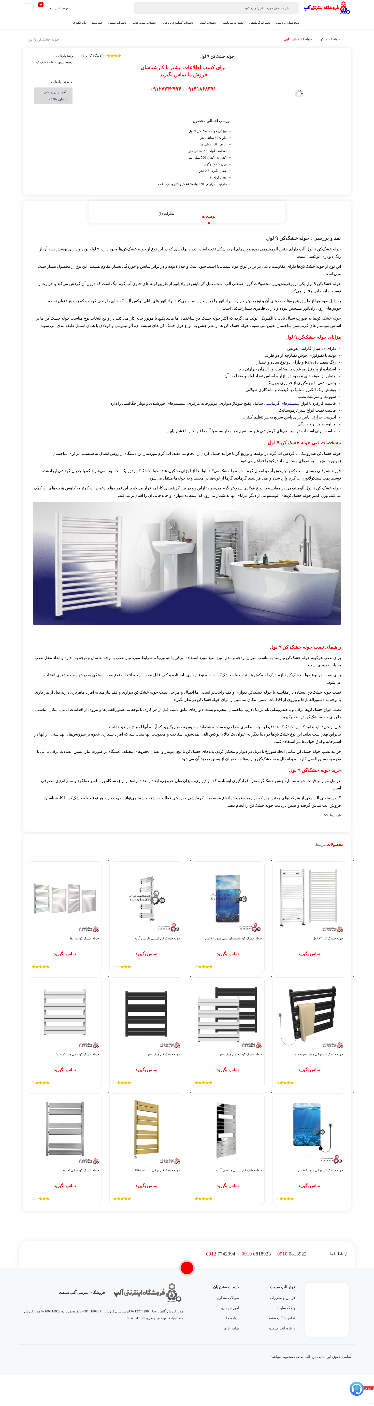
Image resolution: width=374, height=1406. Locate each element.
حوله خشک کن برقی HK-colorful (157, 1170)
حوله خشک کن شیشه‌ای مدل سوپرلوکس (233, 938)
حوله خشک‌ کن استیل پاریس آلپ (157, 938)
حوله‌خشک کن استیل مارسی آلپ (239, 1170)
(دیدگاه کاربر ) (91, 55)
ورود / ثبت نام (59, 8)
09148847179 (135, 1318)
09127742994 (141, 1311)
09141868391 (93, 1311)
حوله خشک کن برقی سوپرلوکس (320, 1170)
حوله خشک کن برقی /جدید (80, 1170)
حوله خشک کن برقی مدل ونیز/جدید (319, 1054)
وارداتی (61, 55)
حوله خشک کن (330, 39)
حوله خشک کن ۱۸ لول (83, 938)
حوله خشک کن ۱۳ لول (328, 938)
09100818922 (51, 1311)
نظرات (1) (166, 214)
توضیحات (208, 216)
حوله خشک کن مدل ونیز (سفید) (77, 1054)
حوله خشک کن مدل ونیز (163, 1054)
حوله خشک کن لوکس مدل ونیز (240, 1054)
